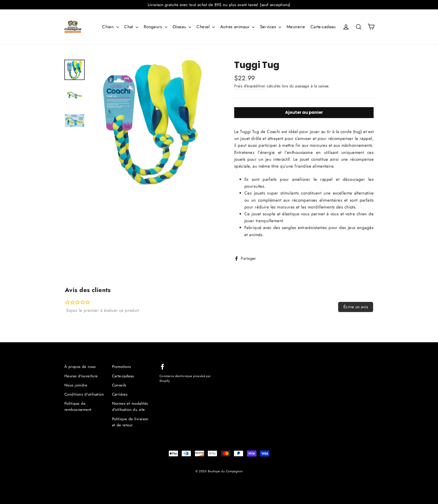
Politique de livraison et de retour (130, 422)
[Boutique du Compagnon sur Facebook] (162, 366)
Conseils (119, 385)
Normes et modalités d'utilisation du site (130, 406)
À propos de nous (80, 366)
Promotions (121, 366)
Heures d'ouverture (81, 376)
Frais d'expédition (249, 86)
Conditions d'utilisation (84, 394)
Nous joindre (75, 385)
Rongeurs (153, 27)
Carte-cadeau (323, 27)
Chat (129, 27)
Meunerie (296, 27)
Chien (108, 27)
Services (269, 27)
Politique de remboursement (78, 406)
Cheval (203, 27)
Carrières (120, 394)
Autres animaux (235, 27)
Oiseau (180, 27)
